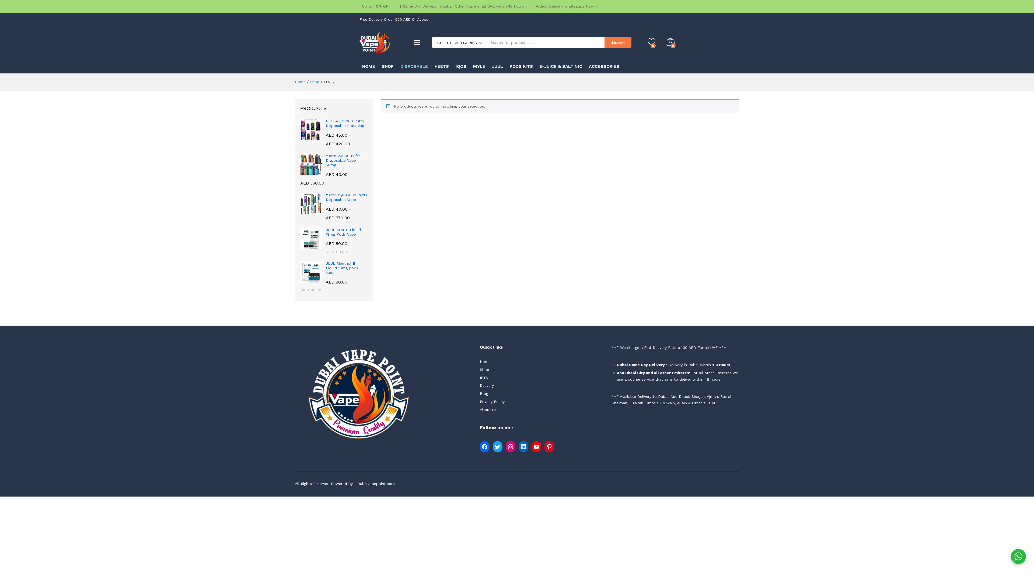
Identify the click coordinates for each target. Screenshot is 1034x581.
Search (618, 42)
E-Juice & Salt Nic (561, 66)
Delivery (487, 385)
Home (368, 66)
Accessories (604, 66)
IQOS (461, 66)
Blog (484, 393)
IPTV (484, 377)
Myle (479, 66)
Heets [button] (442, 66)
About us (488, 410)
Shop (388, 66)
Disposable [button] (414, 66)
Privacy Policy (492, 401)
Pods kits (521, 66)
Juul (497, 66)
